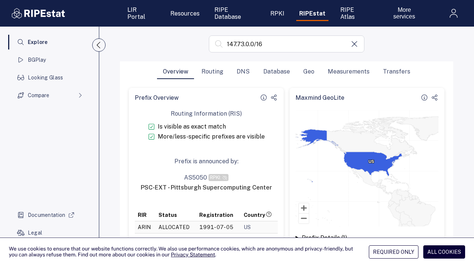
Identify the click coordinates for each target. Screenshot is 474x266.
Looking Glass (45, 78)
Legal (35, 233)
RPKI (277, 13)
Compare (38, 95)
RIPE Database (227, 13)
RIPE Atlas (347, 13)
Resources (185, 13)
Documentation (47, 215)
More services (404, 13)
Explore (38, 42)
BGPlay (37, 60)
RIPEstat (312, 13)
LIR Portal (136, 13)
